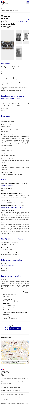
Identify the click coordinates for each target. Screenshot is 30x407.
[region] (15, 352)
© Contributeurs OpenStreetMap (10, 362)
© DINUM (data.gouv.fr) (13, 361)
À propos (23, 394)
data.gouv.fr (16, 390)
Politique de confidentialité (14, 402)
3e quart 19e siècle (6, 185)
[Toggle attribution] (27, 361)
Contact (17, 394)
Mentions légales (4, 402)
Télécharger (20, 21)
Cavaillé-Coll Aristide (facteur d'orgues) (12, 207)
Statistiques (14, 397)
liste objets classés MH (7, 265)
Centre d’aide (24, 397)
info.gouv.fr (4, 387)
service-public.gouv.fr (15, 387)
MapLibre (4, 361)
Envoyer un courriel (15, 328)
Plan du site (5, 399)
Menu (28, 2)
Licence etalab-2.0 (13, 405)
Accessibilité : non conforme (7, 394)
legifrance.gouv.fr (5, 390)
